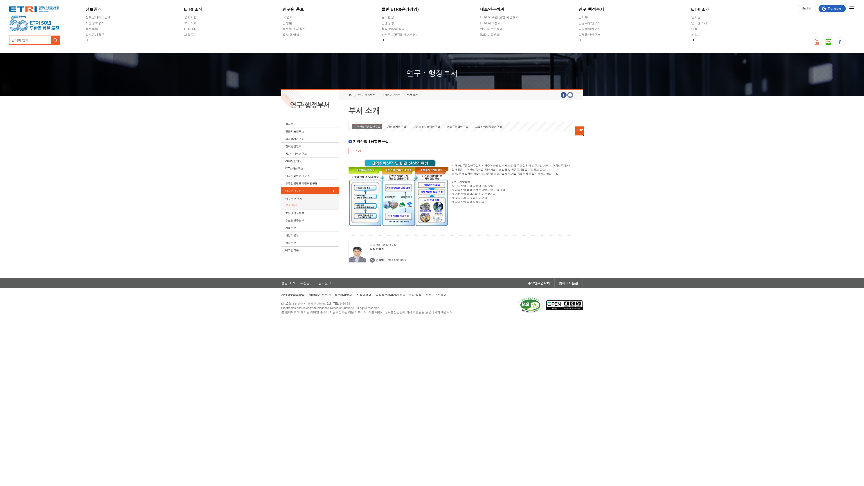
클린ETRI (288, 283)
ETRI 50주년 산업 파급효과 (499, 17)
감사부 (583, 17)
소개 (358, 151)
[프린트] (570, 95)
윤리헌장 (387, 17)
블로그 (828, 42)
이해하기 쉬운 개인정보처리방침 (330, 295)
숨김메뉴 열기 (88, 40)
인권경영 (387, 23)
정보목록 (92, 29)
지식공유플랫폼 (491, 45)
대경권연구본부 (294, 190)
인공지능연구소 (589, 23)
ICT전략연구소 (294, 168)
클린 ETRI (400, 9)
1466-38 (345, 303)
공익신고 (387, 45)
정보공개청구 (95, 34)
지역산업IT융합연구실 (367, 126)
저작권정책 (363, 295)
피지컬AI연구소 (589, 29)
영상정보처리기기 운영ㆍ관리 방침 (398, 295)
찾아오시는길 (568, 283)
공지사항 (190, 17)
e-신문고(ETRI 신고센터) (399, 34)
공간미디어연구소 (591, 45)
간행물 (287, 23)
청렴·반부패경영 (393, 29)
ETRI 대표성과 (490, 23)
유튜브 (816, 42)
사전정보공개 (95, 23)
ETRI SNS (191, 29)
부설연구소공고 (436, 295)
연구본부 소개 (293, 198)
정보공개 (94, 9)
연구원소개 (699, 23)
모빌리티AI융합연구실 (488, 126)
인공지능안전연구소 (297, 176)
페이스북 (839, 42)
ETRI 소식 (193, 9)
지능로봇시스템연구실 (426, 126)
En (807, 8)
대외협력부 (292, 250)
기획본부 (290, 228)
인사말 (696, 17)
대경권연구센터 (391, 94)
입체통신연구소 (589, 34)
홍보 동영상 (291, 34)
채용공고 (190, 34)
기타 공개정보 (701, 45)
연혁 (694, 29)
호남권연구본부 (294, 213)
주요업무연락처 (539, 283)
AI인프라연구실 (396, 126)
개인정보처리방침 (293, 295)
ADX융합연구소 (294, 161)
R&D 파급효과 (490, 34)
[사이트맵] (851, 8)
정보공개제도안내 (98, 17)
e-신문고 (306, 283)
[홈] (350, 95)
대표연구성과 (492, 9)
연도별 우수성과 (491, 29)
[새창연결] (564, 95)
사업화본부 (292, 235)
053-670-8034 (397, 259)
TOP (580, 130)
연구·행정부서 (591, 9)
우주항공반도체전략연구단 (301, 183)
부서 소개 (291, 204)
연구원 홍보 (293, 9)
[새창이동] (530, 305)
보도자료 (190, 23)
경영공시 (92, 45)
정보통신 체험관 (294, 29)
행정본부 (290, 242)
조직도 (696, 34)
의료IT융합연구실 (457, 126)
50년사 (287, 17)
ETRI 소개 (700, 9)
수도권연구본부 (294, 220)
